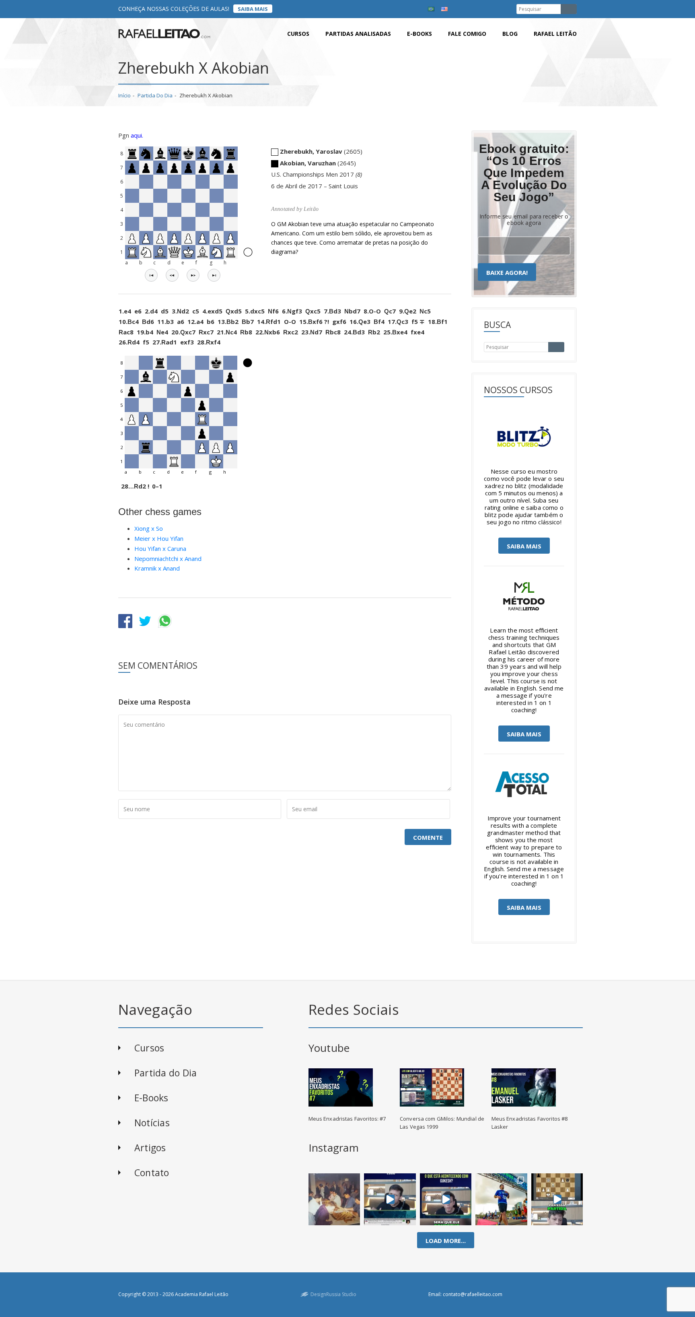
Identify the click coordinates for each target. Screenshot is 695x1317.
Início (124, 95)
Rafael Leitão (555, 33)
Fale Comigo (467, 33)
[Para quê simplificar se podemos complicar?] (557, 1199)
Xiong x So (148, 528)
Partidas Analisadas (358, 33)
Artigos (150, 1147)
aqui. (137, 135)
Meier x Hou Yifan (158, 538)
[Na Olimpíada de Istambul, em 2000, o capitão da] (390, 1199)
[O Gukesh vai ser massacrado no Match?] (446, 1199)
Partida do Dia (155, 95)
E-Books (151, 1097)
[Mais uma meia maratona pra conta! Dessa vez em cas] (501, 1199)
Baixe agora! (507, 272)
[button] (151, 275)
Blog (510, 33)
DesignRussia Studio (333, 1294)
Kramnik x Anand (157, 568)
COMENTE (428, 837)
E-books (419, 33)
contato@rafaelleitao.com (472, 1294)
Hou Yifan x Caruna (160, 548)
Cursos (298, 33)
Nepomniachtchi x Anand (168, 558)
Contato (151, 1172)
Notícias (152, 1122)
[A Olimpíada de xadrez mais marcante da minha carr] (334, 1199)
